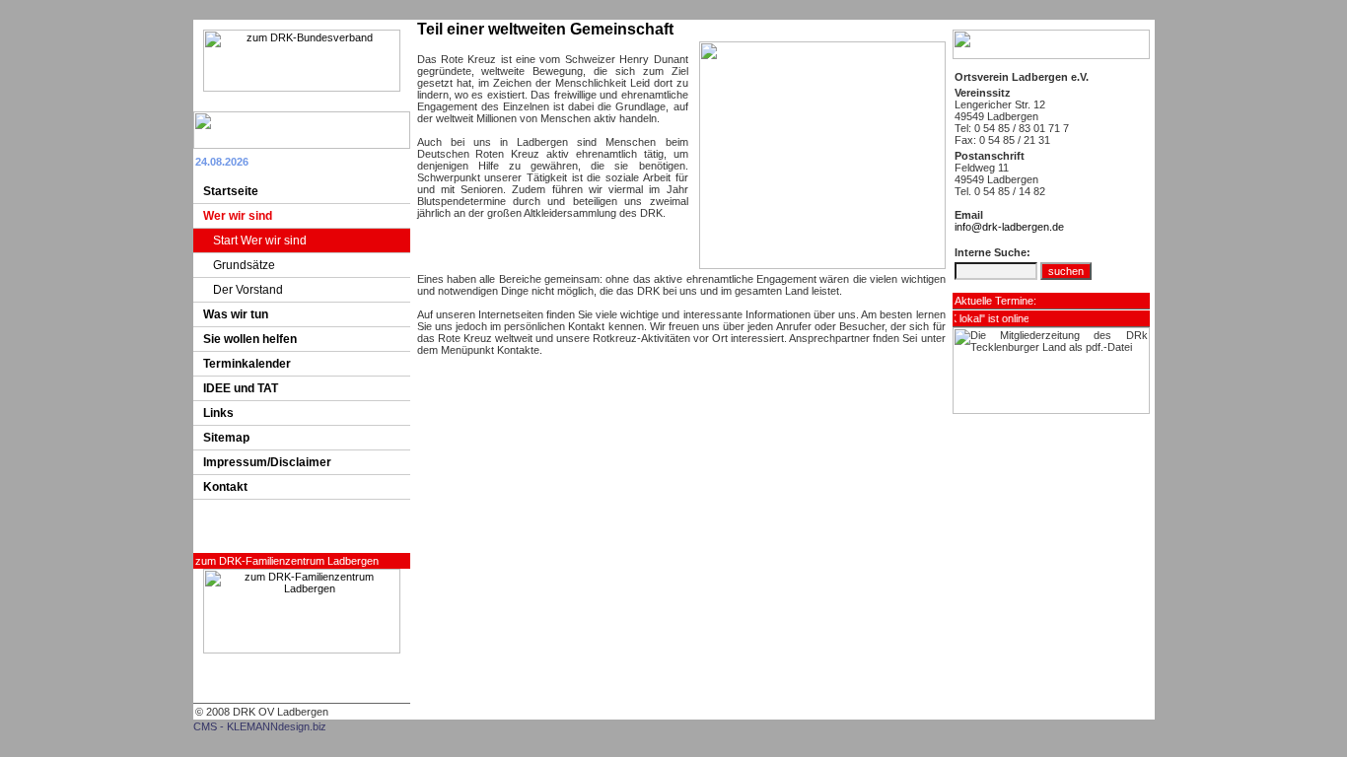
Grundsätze (244, 265)
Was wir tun (235, 314)
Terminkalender (247, 364)
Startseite (230, 191)
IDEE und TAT (240, 388)
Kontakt (225, 487)
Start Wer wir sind (260, 240)
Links (218, 413)
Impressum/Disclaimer (267, 462)
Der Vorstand (248, 290)
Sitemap (226, 438)
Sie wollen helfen (250, 339)
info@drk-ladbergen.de (1009, 227)
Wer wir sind (237, 216)
